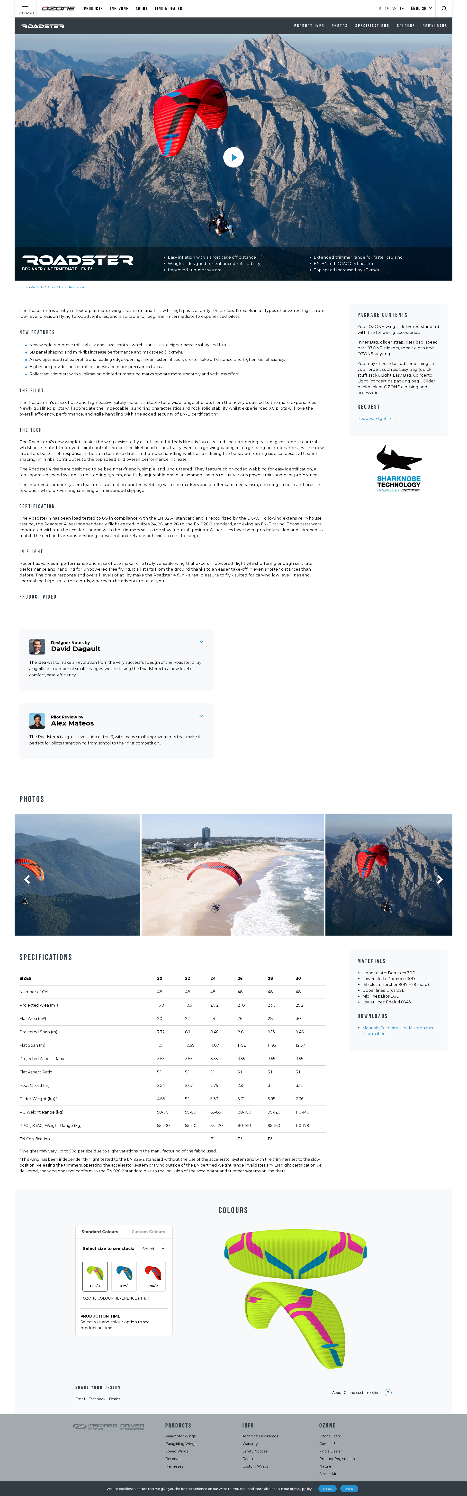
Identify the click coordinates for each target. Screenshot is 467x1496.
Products (93, 9)
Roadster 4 (76, 287)
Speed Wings (176, 1451)
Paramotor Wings (180, 1436)
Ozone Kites (329, 1474)
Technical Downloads (260, 1436)
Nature (325, 1466)
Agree (349, 1488)
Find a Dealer (330, 1451)
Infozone (119, 9)
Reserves (173, 1459)
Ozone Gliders (56, 287)
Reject (327, 1488)
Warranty (250, 1444)
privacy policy (301, 1489)
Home (23, 287)
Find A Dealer (168, 9)
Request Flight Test (377, 418)
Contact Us (328, 1444)
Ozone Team (330, 1436)
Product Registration (337, 1459)
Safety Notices (255, 1451)
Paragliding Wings (180, 1444)
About (142, 9)
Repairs (248, 1459)
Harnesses (174, 1466)
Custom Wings (255, 1466)
